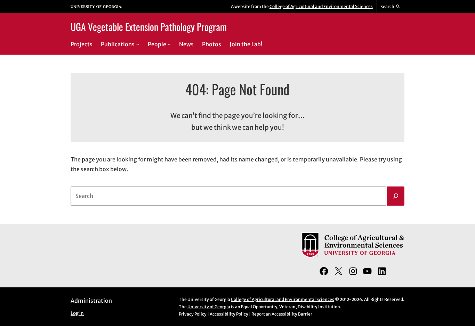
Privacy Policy (193, 314)
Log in (77, 313)
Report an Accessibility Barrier (281, 314)
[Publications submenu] (137, 44)
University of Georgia (208, 306)
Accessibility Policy (229, 314)
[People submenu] (169, 44)
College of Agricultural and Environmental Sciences (321, 6)
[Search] (395, 196)
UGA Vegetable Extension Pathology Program (149, 26)
